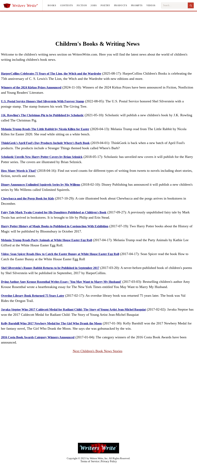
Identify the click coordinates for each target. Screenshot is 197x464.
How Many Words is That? (18, 170)
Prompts (137, 5)
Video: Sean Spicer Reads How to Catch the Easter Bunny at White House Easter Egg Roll (60, 254)
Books (52, 5)
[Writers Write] (23, 5)
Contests (66, 5)
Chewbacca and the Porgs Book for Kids (27, 198)
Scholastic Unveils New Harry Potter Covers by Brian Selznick (42, 156)
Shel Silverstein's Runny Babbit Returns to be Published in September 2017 (50, 267)
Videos (150, 5)
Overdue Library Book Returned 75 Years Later (32, 295)
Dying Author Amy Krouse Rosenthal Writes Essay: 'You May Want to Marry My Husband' (61, 281)
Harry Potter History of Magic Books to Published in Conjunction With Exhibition (54, 226)
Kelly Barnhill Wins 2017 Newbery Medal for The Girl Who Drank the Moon (51, 323)
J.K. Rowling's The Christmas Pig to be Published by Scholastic (42, 115)
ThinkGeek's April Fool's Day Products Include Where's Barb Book (45, 143)
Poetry (105, 5)
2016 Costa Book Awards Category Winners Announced (37, 337)
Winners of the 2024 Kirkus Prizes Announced (31, 87)
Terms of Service (89, 461)
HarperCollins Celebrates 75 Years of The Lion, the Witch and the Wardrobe (51, 73)
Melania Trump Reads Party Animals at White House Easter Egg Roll (46, 240)
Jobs (94, 5)
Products (120, 5)
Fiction (82, 5)
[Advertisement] (98, 22)
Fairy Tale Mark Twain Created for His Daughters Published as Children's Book (53, 212)
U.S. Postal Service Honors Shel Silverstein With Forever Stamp (42, 101)
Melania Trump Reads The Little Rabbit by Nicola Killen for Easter (45, 129)
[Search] (191, 5)
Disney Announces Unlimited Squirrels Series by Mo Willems (40, 184)
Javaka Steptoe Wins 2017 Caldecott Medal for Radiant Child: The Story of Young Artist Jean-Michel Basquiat (73, 309)
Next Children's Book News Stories (97, 351)
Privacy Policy (109, 461)
